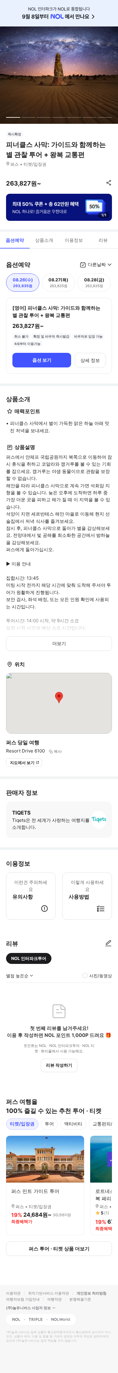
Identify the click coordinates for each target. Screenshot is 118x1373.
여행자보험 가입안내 (23, 1299)
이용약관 (13, 1293)
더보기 (59, 643)
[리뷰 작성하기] (108, 943)
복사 (58, 751)
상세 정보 (90, 360)
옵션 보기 (41, 360)
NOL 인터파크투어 (28, 958)
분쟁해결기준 (80, 1299)
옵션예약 (15, 240)
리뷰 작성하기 (59, 1065)
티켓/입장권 (22, 1124)
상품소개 (44, 240)
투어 (49, 1124)
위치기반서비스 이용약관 (48, 1293)
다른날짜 (97, 264)
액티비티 (73, 1124)
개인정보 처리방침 (92, 1293)
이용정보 (74, 240)
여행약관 (54, 1299)
